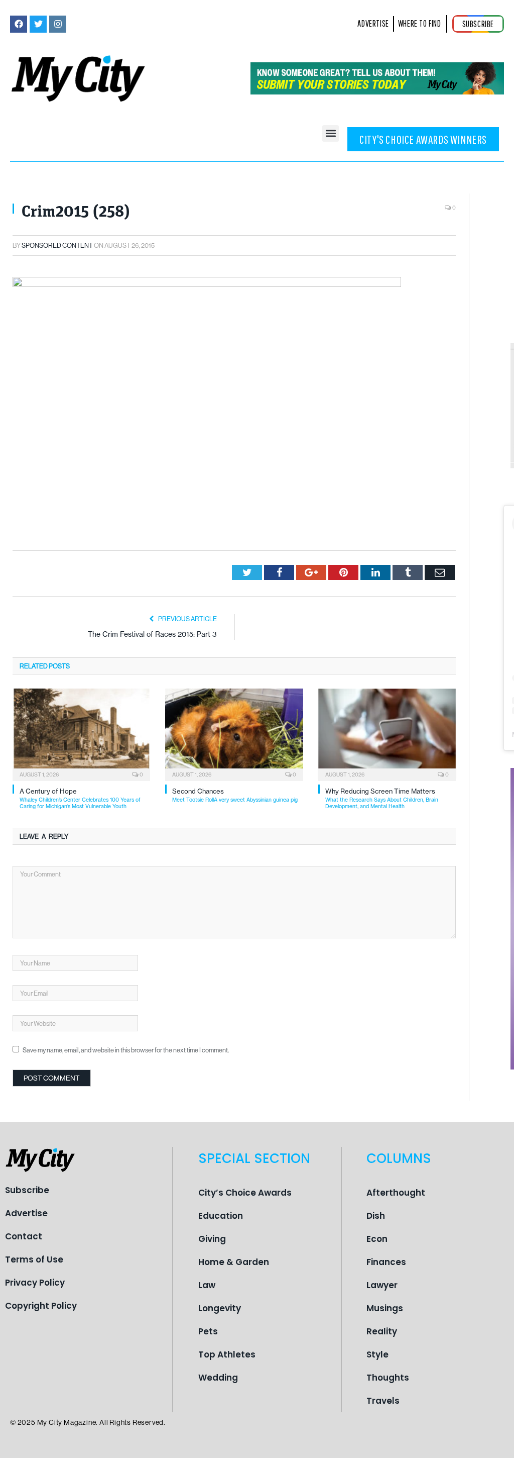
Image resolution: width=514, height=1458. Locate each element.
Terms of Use (34, 1259)
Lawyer (382, 1285)
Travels (383, 1401)
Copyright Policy (41, 1306)
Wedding (218, 1378)
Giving (212, 1239)
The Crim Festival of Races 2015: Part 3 (152, 634)
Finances (386, 1262)
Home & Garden (233, 1262)
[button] (330, 133)
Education (220, 1216)
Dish (375, 1216)
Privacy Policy (35, 1283)
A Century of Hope (80, 798)
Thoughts (387, 1378)
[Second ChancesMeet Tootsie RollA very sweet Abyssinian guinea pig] (234, 734)
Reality (381, 1331)
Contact (23, 1236)
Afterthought (395, 1193)
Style (377, 1354)
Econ (377, 1239)
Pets (208, 1331)
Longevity (219, 1308)
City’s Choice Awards (245, 1193)
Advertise (26, 1213)
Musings (384, 1308)
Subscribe (27, 1190)
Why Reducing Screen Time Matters (381, 798)
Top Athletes (226, 1354)
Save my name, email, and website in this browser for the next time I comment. (126, 1050)
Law (206, 1285)
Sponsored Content (57, 245)
